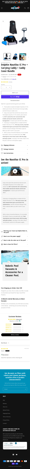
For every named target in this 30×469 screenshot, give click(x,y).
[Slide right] (28, 57)
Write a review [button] (15, 335)
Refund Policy (6, 410)
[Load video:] (15, 171)
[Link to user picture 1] (15, 355)
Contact (5, 423)
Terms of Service (7, 416)
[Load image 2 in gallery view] (15, 56)
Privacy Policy (6, 420)
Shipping (4, 76)
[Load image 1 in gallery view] (7, 56)
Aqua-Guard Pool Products (16, 466)
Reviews (5, 403)
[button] (1, 8)
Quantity (3, 84)
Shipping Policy (6, 413)
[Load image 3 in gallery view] (22, 56)
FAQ (4, 400)
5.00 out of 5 (19, 319)
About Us (5, 406)
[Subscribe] (25, 389)
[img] (4, 348)
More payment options (15, 100)
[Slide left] (1, 57)
